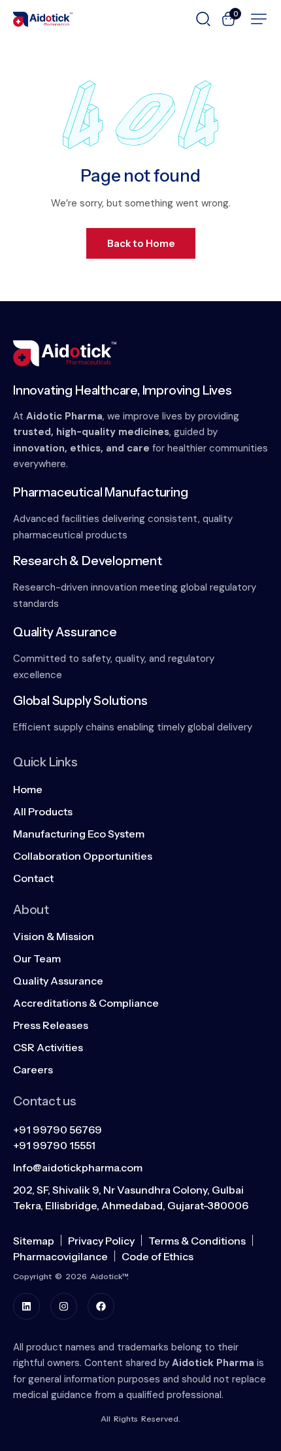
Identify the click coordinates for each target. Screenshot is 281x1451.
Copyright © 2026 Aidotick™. (71, 1276)
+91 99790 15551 (54, 1145)
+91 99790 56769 (57, 1129)
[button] (259, 19)
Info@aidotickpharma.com (77, 1167)
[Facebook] (101, 1306)
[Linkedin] (26, 1306)
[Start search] (203, 17)
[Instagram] (63, 1306)
